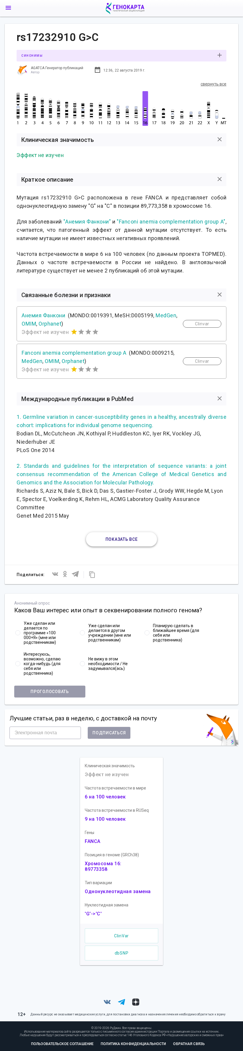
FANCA (92, 841)
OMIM (29, 324)
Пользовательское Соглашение (62, 1044)
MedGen (166, 315)
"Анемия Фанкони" (87, 221)
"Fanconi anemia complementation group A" (171, 221)
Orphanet (50, 324)
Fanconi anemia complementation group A (74, 353)
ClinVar (121, 935)
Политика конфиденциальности (133, 1044)
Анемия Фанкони (43, 315)
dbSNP (122, 953)
